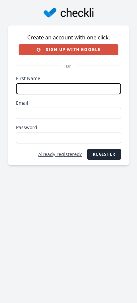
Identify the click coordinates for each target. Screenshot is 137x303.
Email (22, 103)
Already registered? (60, 154)
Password (26, 127)
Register (104, 154)
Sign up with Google (73, 49)
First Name (28, 78)
